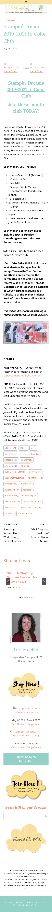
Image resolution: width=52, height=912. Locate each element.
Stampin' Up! (11, 507)
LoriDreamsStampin (14, 477)
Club (23, 454)
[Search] (46, 816)
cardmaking (11, 454)
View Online (18, 724)
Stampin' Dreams (32, 501)
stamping (26, 507)
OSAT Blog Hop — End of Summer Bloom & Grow (40, 533)
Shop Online (34, 724)
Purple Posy (11, 483)
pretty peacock (35, 477)
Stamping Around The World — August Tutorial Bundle (12, 533)
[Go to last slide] (8, 581)
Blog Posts (9, 20)
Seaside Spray (29, 495)
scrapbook (28, 489)
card (33, 448)
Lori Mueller (35, 471)
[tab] (20, 597)
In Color (25, 465)
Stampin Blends (12, 501)
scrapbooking (11, 495)
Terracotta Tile (25, 513)
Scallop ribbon (12, 489)
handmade (26, 459)
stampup (9, 513)
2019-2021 (10, 448)
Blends (23, 448)
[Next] (44, 581)
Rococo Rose (27, 483)
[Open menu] (26, 2)
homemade (11, 465)
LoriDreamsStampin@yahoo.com (22, 375)
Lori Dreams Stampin (15, 471)
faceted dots (11, 459)
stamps (39, 507)
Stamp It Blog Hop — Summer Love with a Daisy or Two (22, 577)
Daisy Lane (35, 454)
